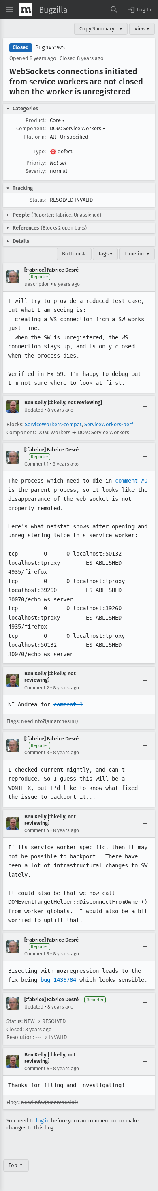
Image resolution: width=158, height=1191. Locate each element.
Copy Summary (96, 29)
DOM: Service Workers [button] (77, 128)
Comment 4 (36, 830)
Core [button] (57, 120)
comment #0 (131, 480)
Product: (36, 120)
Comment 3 (36, 752)
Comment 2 (36, 688)
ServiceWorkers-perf (108, 424)
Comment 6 (36, 1068)
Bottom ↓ (74, 254)
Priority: (36, 163)
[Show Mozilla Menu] (25, 9)
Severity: (36, 171)
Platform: (34, 137)
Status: (38, 200)
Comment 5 (36, 954)
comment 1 (68, 704)
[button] (139, 9)
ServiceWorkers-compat (53, 424)
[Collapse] (145, 276)
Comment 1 (36, 464)
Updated (33, 410)
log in (43, 1121)
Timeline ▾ (136, 254)
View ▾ (142, 29)
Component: (31, 128)
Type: (40, 151)
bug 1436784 (58, 979)
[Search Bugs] (114, 9)
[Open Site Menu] (9, 9)
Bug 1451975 (50, 47)
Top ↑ (16, 1165)
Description (37, 284)
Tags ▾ (105, 254)
